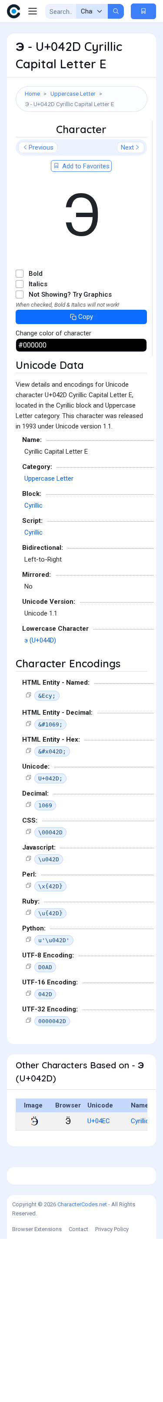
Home (32, 93)
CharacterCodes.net (82, 1204)
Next (127, 147)
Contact (78, 1229)
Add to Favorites (85, 166)
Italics (38, 284)
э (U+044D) (40, 640)
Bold (36, 274)
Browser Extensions (37, 1229)
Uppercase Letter (73, 93)
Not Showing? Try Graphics (70, 294)
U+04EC (98, 1121)
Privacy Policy (112, 1229)
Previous (41, 147)
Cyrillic (33, 505)
